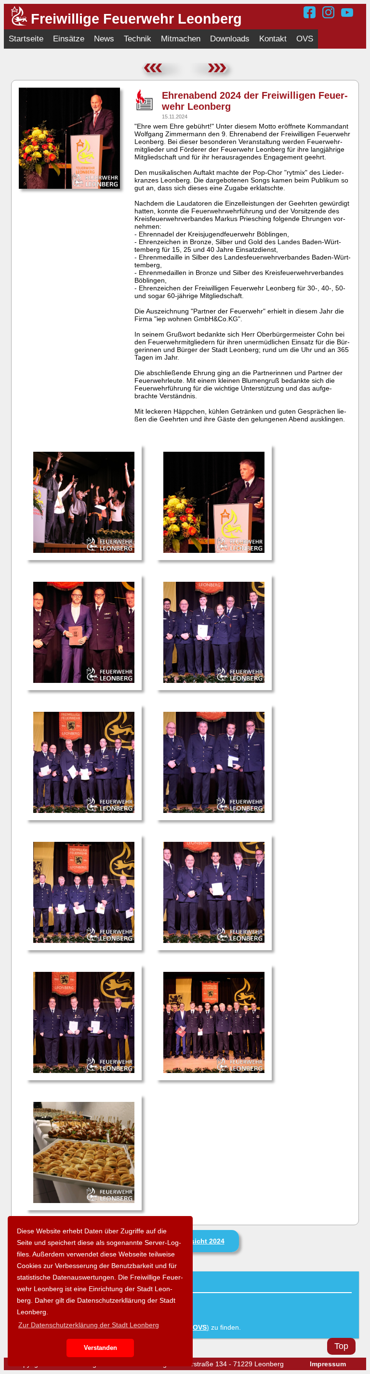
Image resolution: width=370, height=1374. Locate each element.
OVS (304, 38)
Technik (137, 38)
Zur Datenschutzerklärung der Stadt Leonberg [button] (88, 1325)
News (104, 38)
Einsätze (68, 38)
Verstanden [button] (100, 1348)
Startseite (26, 38)
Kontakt (273, 38)
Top (341, 1346)
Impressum (328, 1364)
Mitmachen (180, 38)
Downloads (230, 38)
